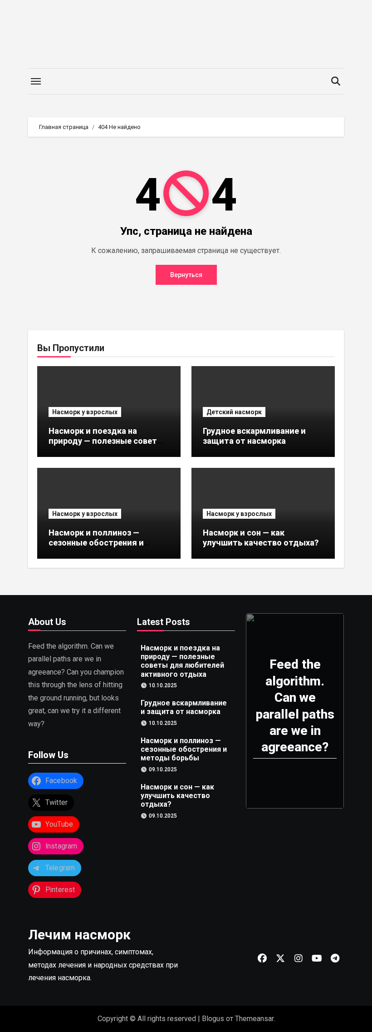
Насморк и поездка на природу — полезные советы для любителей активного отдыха (106, 445)
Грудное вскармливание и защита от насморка (254, 436)
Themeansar (254, 1018)
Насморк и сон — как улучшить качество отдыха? (260, 537)
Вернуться (186, 274)
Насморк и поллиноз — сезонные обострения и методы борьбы (96, 542)
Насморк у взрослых (84, 412)
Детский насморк (234, 412)
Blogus (213, 1018)
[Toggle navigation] (36, 81)
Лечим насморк (79, 935)
